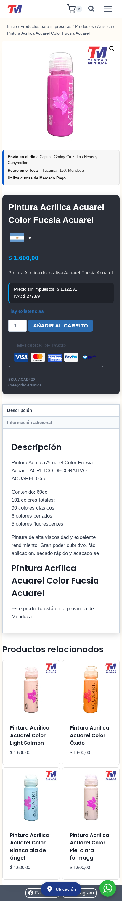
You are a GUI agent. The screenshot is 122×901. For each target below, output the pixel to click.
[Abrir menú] (107, 8)
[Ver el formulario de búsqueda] (91, 9)
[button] (112, 49)
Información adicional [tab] (29, 422)
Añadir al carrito (60, 326)
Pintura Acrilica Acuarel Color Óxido (89, 735)
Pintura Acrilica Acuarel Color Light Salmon (29, 735)
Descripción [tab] (19, 410)
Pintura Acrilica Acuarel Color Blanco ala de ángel (29, 847)
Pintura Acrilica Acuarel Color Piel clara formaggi (89, 847)
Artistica (34, 385)
